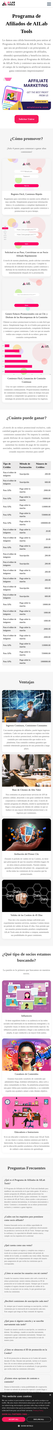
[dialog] (26, 1411)
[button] (49, 4)
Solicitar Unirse (26, 119)
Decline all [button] (39, 1419)
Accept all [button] (13, 1419)
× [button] (50, 1395)
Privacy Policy (38, 1410)
